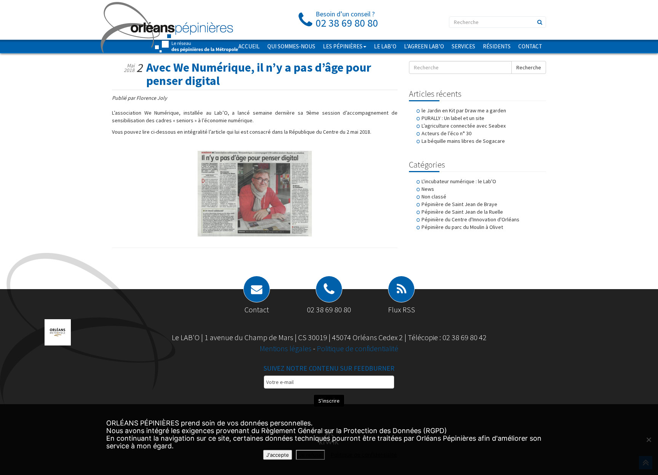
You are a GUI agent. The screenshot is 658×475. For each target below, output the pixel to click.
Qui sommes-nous (291, 46)
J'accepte (277, 455)
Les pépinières (343, 46)
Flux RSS (401, 309)
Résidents (497, 46)
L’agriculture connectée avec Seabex (464, 125)
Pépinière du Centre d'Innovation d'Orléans (470, 219)
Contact (530, 46)
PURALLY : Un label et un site (453, 118)
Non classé (434, 196)
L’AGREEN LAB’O (424, 46)
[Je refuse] (648, 439)
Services (463, 46)
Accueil (249, 46)
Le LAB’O (385, 46)
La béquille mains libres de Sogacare (463, 141)
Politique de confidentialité (357, 348)
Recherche (528, 67)
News (428, 189)
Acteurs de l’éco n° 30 (446, 133)
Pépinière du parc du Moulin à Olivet (462, 227)
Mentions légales (286, 348)
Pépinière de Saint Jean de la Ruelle (462, 211)
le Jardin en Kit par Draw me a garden (464, 110)
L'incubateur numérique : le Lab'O (459, 181)
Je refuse (310, 455)
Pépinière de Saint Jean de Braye (459, 204)
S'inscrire (329, 400)
